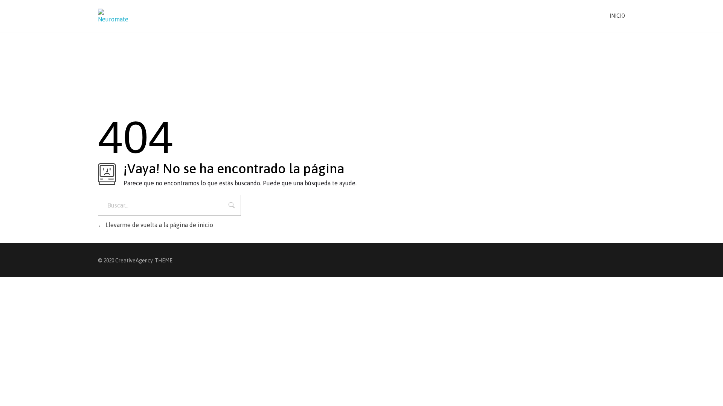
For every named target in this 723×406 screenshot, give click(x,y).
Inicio (617, 16)
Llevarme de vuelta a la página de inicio (158, 224)
